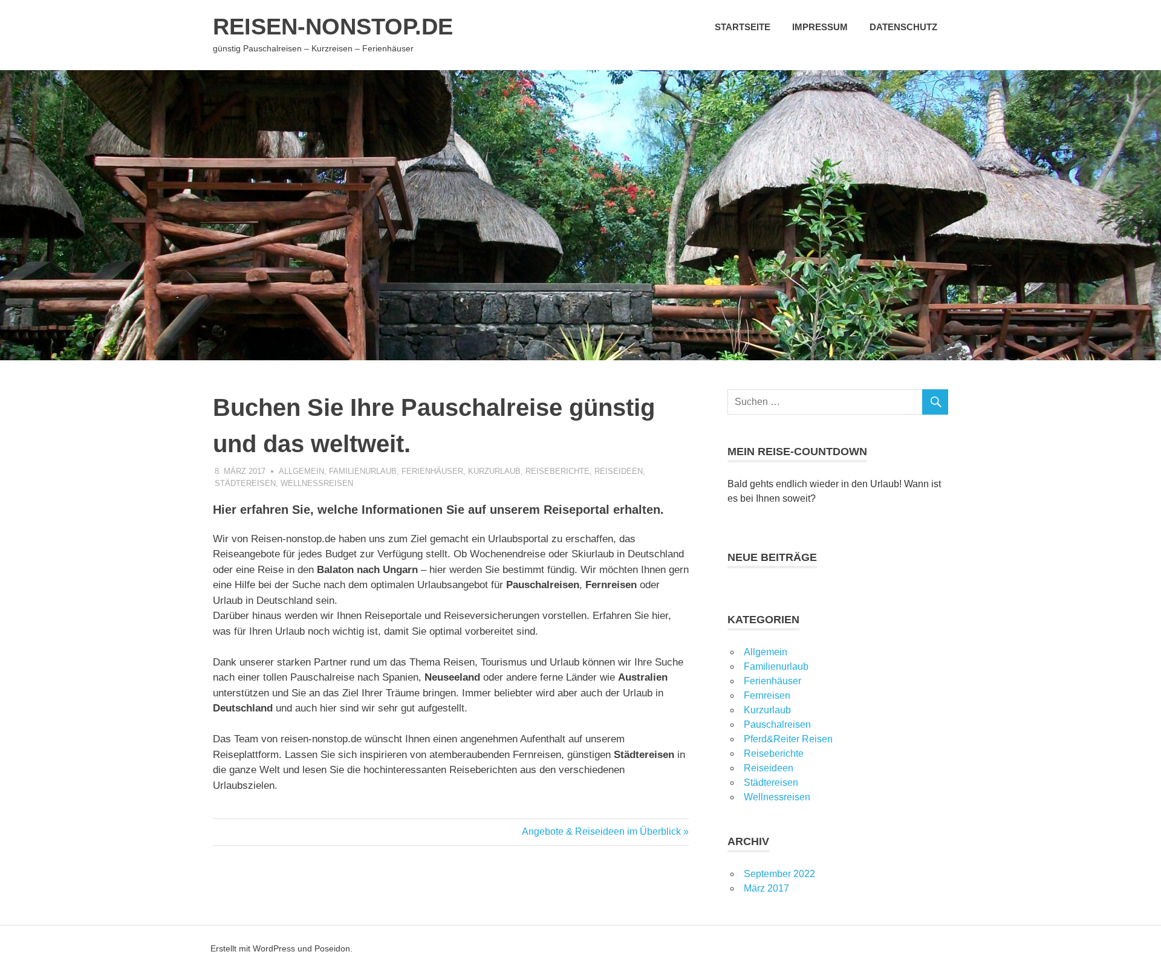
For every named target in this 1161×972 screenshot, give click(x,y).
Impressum (820, 27)
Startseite (742, 27)
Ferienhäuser (432, 471)
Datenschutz (903, 27)
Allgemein (301, 471)
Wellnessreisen (317, 483)
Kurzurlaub (494, 471)
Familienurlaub (363, 471)
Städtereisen (245, 483)
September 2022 (779, 874)
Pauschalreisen (777, 724)
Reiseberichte (557, 471)
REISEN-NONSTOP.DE (333, 26)
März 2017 (766, 888)
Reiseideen (618, 471)
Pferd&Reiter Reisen (788, 739)
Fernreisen (767, 695)
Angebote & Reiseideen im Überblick (601, 831)
